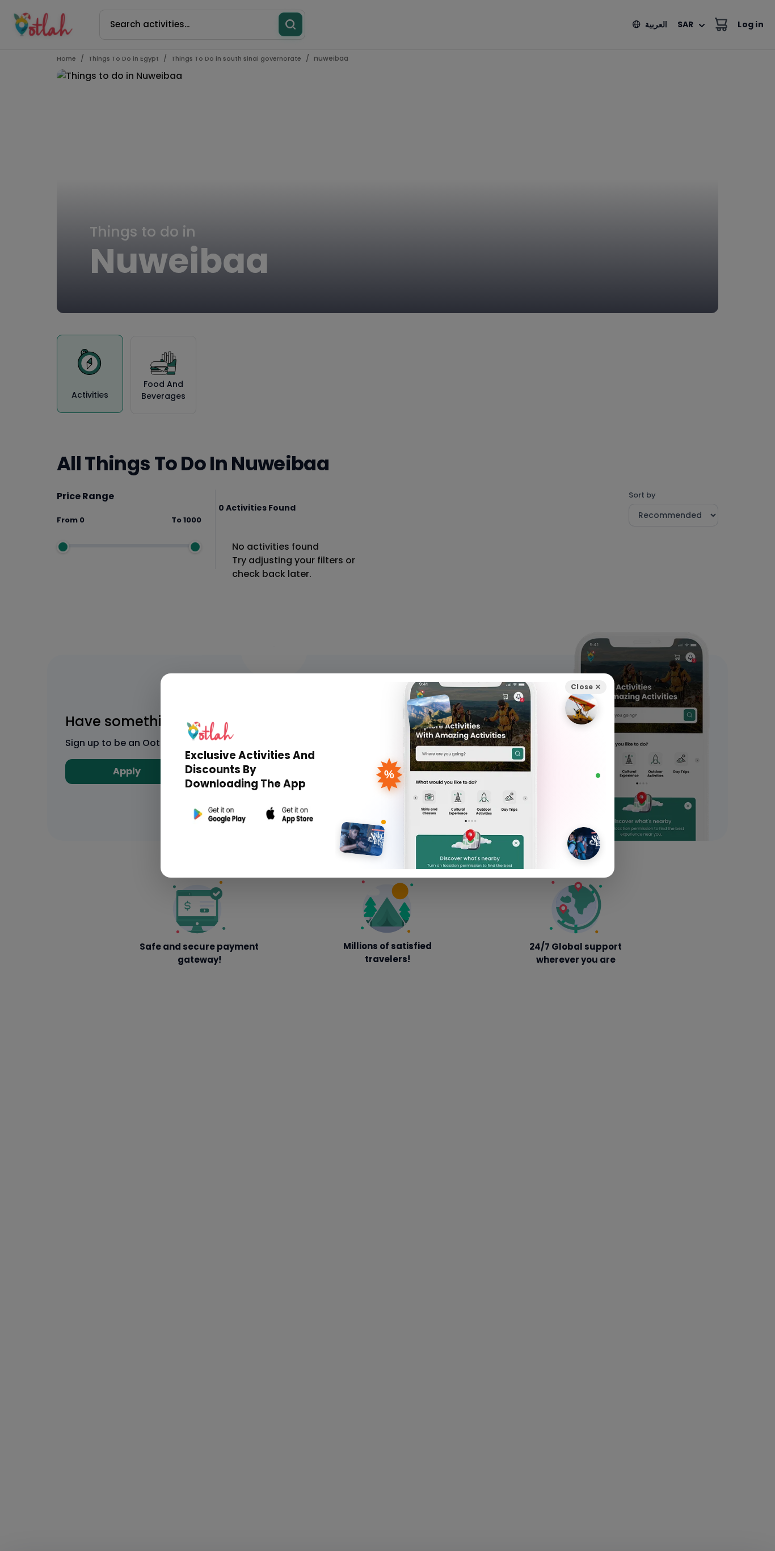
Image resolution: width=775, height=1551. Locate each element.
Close (586, 687)
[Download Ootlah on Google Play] (218, 814)
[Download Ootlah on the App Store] (289, 814)
